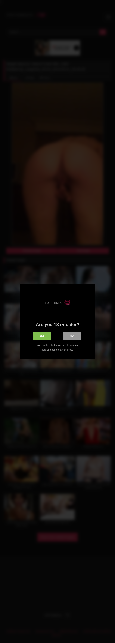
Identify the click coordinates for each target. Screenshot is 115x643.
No (72, 336)
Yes (42, 336)
